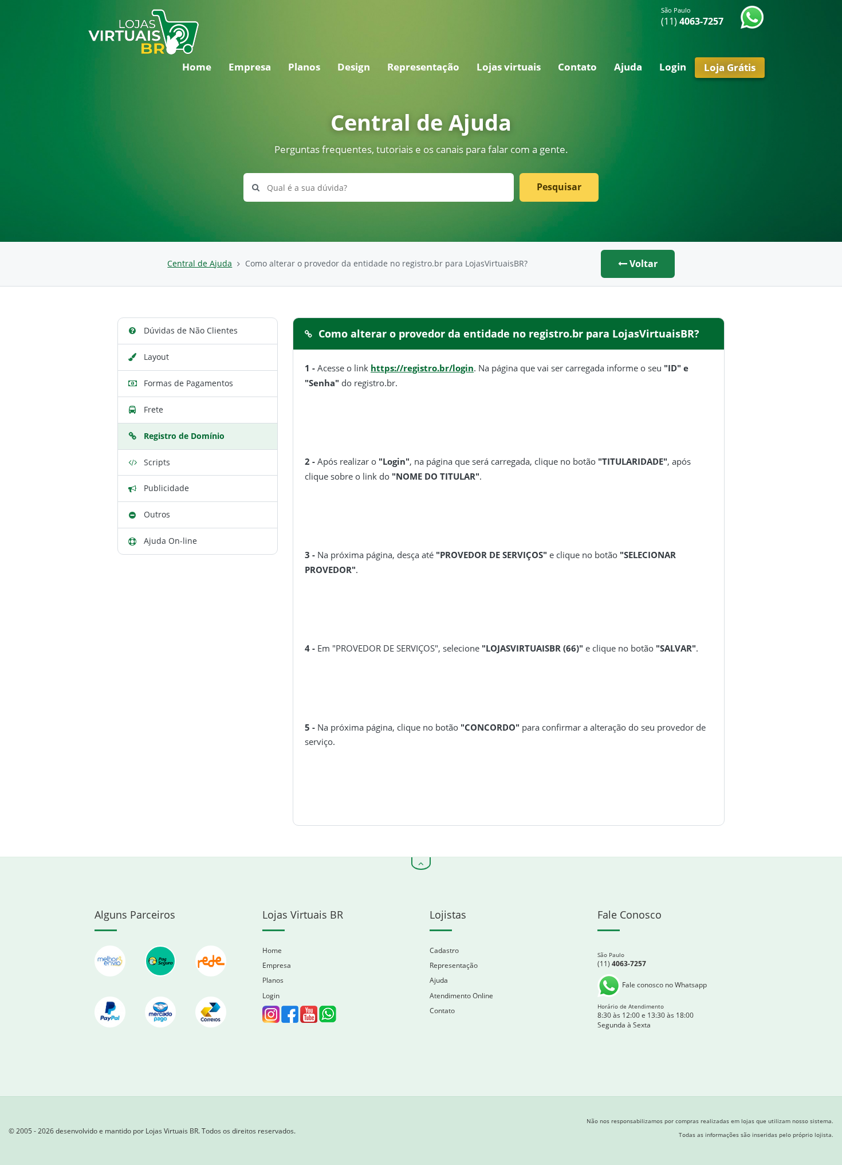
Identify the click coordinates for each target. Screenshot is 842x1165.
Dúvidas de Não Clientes (191, 330)
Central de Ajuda (199, 263)
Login (672, 66)
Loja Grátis (730, 67)
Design (353, 66)
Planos (304, 66)
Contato (577, 66)
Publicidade (166, 488)
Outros (157, 514)
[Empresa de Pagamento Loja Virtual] (111, 1032)
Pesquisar (559, 187)
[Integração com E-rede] (211, 981)
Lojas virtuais (509, 66)
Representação (423, 66)
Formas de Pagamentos (188, 383)
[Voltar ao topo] (421, 863)
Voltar (642, 263)
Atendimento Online (461, 996)
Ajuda (628, 66)
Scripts (157, 462)
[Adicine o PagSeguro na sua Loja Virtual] (161, 981)
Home (196, 66)
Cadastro (444, 950)
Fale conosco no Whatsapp (663, 985)
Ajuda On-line (170, 540)
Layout (156, 356)
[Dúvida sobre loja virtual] (327, 1013)
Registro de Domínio (184, 435)
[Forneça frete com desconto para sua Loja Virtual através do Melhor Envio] (111, 981)
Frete (153, 409)
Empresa (250, 66)
